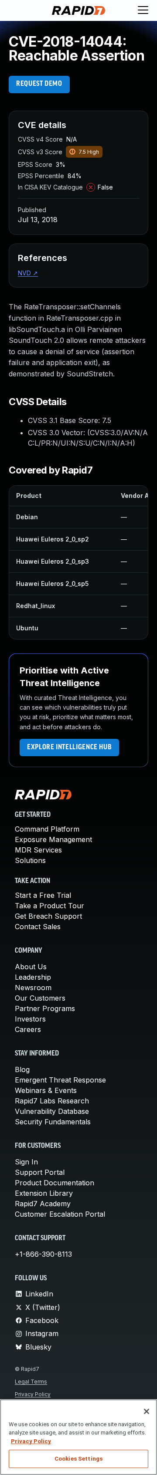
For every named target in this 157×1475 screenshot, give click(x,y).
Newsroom (33, 987)
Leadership (33, 977)
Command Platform (47, 829)
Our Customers (40, 998)
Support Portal (40, 1172)
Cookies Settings (78, 1458)
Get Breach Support (48, 916)
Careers (28, 1029)
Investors (30, 1019)
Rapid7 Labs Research (52, 1100)
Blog (22, 1069)
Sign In (26, 1161)
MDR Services (38, 850)
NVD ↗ (28, 273)
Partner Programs (45, 1008)
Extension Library (44, 1193)
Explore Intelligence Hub (69, 747)
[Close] (146, 1411)
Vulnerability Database (52, 1111)
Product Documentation (54, 1182)
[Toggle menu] (143, 10)
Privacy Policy (33, 1394)
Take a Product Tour (49, 905)
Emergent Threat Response (60, 1080)
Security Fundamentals (53, 1121)
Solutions (30, 860)
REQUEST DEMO (39, 84)
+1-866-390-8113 (43, 1254)
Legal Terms (31, 1381)
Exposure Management (53, 839)
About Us (31, 966)
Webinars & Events (46, 1090)
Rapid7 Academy (43, 1203)
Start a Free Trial (43, 895)
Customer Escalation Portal (60, 1214)
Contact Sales (38, 926)
